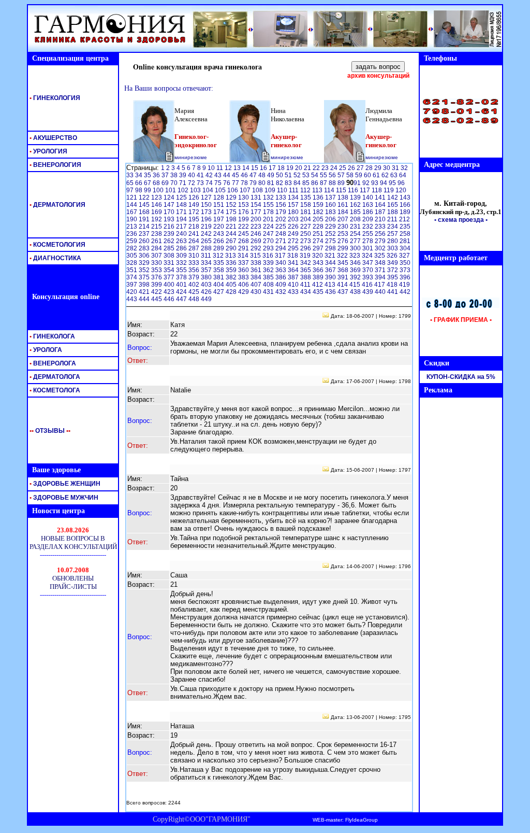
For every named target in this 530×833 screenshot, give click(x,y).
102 (184, 190)
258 (405, 233)
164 (381, 204)
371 (381, 270)
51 (289, 175)
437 (343, 291)
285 (170, 248)
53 (306, 175)
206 (331, 219)
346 (356, 262)
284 (157, 248)
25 (343, 168)
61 (377, 175)
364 (294, 270)
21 (308, 168)
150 (207, 204)
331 (170, 262)
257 (393, 233)
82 (280, 183)
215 (157, 226)
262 (170, 241)
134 (294, 197)
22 (317, 168)
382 (232, 277)
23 (325, 168)
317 (281, 255)
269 (257, 241)
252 (331, 233)
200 (257, 219)
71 (183, 183)
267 (232, 241)
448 (194, 299)
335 (219, 262)
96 (401, 183)
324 (368, 255)
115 (342, 190)
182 (319, 212)
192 (157, 219)
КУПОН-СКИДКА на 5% (460, 376)
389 (319, 277)
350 (405, 262)
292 (257, 248)
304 (405, 248)
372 (393, 270)
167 (132, 212)
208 (356, 219)
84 (297, 183)
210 (381, 219)
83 (289, 183)
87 (324, 183)
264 (194, 241)
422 (157, 291)
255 (368, 233)
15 (255, 168)
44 (227, 175)
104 (208, 190)
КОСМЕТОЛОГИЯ (56, 244)
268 (244, 241)
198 (232, 219)
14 (246, 168)
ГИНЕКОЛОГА (51, 336)
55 (324, 175)
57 (341, 175)
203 (294, 219)
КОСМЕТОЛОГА (54, 390)
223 (257, 226)
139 (356, 197)
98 (139, 190)
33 (130, 175)
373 (405, 270)
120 (400, 190)
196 (207, 219)
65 (130, 183)
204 (306, 219)
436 (331, 291)
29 (378, 168)
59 (359, 175)
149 (194, 204)
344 (331, 262)
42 (209, 175)
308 (170, 255)
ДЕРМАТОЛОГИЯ (56, 204)
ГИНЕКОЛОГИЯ (54, 98)
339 (269, 262)
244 (232, 233)
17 (273, 168)
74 (209, 183)
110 (283, 190)
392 (356, 277)
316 (268, 255)
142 (393, 197)
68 (157, 183)
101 (171, 190)
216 (170, 226)
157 (294, 204)
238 (157, 233)
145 (145, 204)
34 (139, 175)
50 (280, 175)
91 (358, 183)
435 (319, 291)
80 (262, 183)
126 (194, 197)
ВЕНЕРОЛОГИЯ (54, 164)
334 (207, 262)
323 (355, 255)
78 (245, 183)
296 (306, 248)
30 (387, 168)
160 (331, 204)
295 (294, 248)
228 (319, 226)
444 (145, 299)
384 (257, 277)
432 (281, 291)
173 (207, 212)
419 (404, 284)
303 (393, 248)
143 (405, 197)
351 (132, 270)
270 (269, 241)
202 (281, 219)
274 (319, 241)
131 (257, 197)
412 (318, 284)
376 (157, 277)
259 (132, 241)
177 (257, 212)
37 (165, 175)
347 (368, 262)
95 (393, 183)
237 (145, 233)
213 (132, 226)
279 (381, 241)
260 (145, 241)
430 (257, 291)
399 (157, 284)
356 (194, 270)
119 (389, 190)
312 (219, 255)
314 (244, 255)
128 (219, 197)
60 (368, 175)
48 (262, 175)
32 (404, 168)
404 (219, 284)
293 (269, 248)
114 (330, 190)
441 (393, 291)
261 (157, 241)
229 (331, 226)
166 (405, 204)
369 (356, 270)
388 (306, 277)
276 (343, 241)
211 (393, 219)
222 (244, 226)
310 (194, 255)
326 (393, 255)
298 (331, 248)
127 (207, 197)
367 (331, 270)
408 (269, 284)
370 (368, 270)
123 (157, 197)
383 (244, 277)
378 (182, 277)
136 (319, 197)
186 (368, 212)
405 (232, 284)
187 (381, 212)
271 (281, 241)
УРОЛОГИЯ (47, 151)
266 (219, 241)
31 (396, 168)
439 (368, 291)
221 (232, 226)
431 (269, 291)
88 (333, 183)
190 (132, 219)
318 (293, 255)
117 (366, 190)
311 (207, 255)
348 (381, 262)
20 (299, 168)
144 (132, 204)
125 (182, 197)
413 (331, 284)
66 (139, 183)
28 (369, 168)
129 (232, 197)
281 (405, 241)
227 (306, 226)
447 (182, 299)
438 (356, 291)
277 (356, 241)
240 (182, 233)
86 (315, 183)
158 (306, 204)
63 (394, 175)
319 (306, 255)
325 (380, 255)
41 (201, 175)
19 (290, 168)
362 (269, 270)
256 (381, 233)
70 (174, 183)
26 (352, 168)
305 (132, 255)
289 (219, 248)
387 (294, 277)
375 (145, 277)
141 (381, 197)
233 (381, 226)
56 (333, 175)
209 (368, 219)
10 (212, 168)
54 (315, 175)
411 (306, 284)
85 (306, 183)
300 (356, 248)
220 (219, 226)
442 (405, 291)
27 (361, 168)
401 (182, 284)
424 (182, 291)
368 (343, 270)
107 (246, 190)
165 (393, 204)
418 (393, 284)
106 (233, 190)
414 (343, 284)
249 (294, 233)
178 (269, 212)
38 (174, 175)
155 (269, 204)
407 (257, 284)
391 (343, 277)
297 (319, 248)
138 (343, 197)
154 (257, 204)
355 (182, 270)
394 (381, 277)
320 (318, 255)
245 (244, 233)
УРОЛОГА (45, 350)
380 (207, 277)
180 (294, 212)
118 (378, 190)
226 (294, 226)
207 (343, 219)
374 (132, 277)
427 (219, 291)
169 (157, 212)
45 (236, 175)
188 (393, 212)
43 (218, 175)
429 (244, 291)
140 (368, 197)
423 (170, 291)
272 (294, 241)
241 (194, 233)
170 (170, 212)
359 (232, 270)
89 (341, 183)
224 (269, 226)
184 (343, 212)
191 (145, 219)
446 (170, 299)
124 (170, 197)
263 (182, 241)
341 (294, 262)
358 (219, 270)
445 (157, 299)
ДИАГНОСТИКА (54, 258)
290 (232, 248)
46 (245, 175)
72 (192, 183)
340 (281, 262)
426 (207, 291)
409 (281, 284)
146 (157, 204)
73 (201, 183)
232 (368, 226)
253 (343, 233)
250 (306, 233)
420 (132, 291)
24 (334, 168)
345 (343, 262)
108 (258, 190)
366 (319, 270)
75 (218, 183)
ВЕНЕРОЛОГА (52, 363)
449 (206, 299)
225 (281, 226)
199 (244, 219)
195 (194, 219)
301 (368, 248)
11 (220, 168)
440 (381, 291)
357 (207, 270)
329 (145, 262)
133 (281, 197)
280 (393, 241)
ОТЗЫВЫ (48, 430)
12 (229, 168)
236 (132, 233)
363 (281, 270)
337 (244, 262)
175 (232, 212)
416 (368, 284)
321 (331, 255)
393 (368, 277)
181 (306, 212)
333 (194, 262)
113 (318, 190)
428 (232, 291)
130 (244, 197)
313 (231, 255)
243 (219, 233)
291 (244, 248)
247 (269, 233)
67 (148, 183)
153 (244, 204)
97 (130, 190)
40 (192, 175)
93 (375, 183)
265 (207, 241)
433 (294, 291)
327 (404, 255)
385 (269, 277)
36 (157, 175)
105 (221, 190)
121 (132, 197)
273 (306, 241)
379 (194, 277)
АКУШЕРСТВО (52, 138)
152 (232, 204)
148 (182, 204)
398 (145, 284)
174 (219, 212)
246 (257, 233)
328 (132, 262)
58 (350, 175)
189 (405, 212)
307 (157, 255)
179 (281, 212)
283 (145, 248)
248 (281, 233)
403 (207, 284)
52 (297, 175)
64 (402, 175)
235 (405, 226)
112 (306, 190)
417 (380, 284)
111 (294, 190)
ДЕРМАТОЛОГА (54, 376)
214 (145, 226)
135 (306, 197)
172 (194, 212)
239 (170, 233)
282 (132, 248)
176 (244, 212)
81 (271, 183)
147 (170, 204)
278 (368, 241)
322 (343, 255)
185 (356, 212)
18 (281, 168)
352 (145, 270)
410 (294, 284)
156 (281, 204)
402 (194, 284)
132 (269, 197)
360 (244, 270)
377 (170, 277)
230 (343, 226)
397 (132, 284)
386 (281, 277)
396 (405, 277)
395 (393, 277)
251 (319, 233)
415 (355, 284)
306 (145, 255)
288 (207, 248)
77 (236, 183)
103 (196, 190)
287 (194, 248)
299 (343, 248)
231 (356, 226)
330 (157, 262)
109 (270, 190)
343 (319, 262)
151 (219, 204)
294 (281, 248)
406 (244, 284)
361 (257, 270)
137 (331, 197)
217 (182, 226)
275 (331, 241)
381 (219, 277)
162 (356, 204)
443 (132, 299)
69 (165, 183)
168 (145, 212)
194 (182, 219)
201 (269, 219)
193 (170, 219)
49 (271, 175)
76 (227, 183)
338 (257, 262)
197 (219, 219)
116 (354, 190)
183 (331, 212)
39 (183, 175)
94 (384, 183)
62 (385, 175)
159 (319, 204)
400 (170, 284)
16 (264, 168)
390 (331, 277)
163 (368, 204)
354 (170, 270)
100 (159, 190)
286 (182, 248)
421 (145, 291)
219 (207, 226)
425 (194, 291)
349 (393, 262)
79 (253, 183)
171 (182, 212)
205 (319, 219)
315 (256, 255)
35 (148, 175)
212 (404, 219)
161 (343, 204)
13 (237, 168)
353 (157, 270)
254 (356, 233)
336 (232, 262)
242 (207, 233)
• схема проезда (459, 219)
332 (182, 262)
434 (306, 291)
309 (182, 255)
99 (148, 190)
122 (145, 197)
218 (194, 226)
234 (393, 226)
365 (306, 270)
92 (366, 183)
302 (381, 248)
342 (306, 262)
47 (253, 175)
